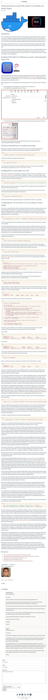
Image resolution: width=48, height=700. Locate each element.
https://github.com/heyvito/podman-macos (13, 559)
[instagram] (31, 695)
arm (6, 580)
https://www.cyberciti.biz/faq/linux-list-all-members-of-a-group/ (17, 555)
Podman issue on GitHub (32, 458)
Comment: (4, 670)
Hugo (23, 697)
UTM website (33, 77)
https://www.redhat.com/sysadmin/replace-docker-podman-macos (18, 561)
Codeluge (24, 1)
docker (3, 580)
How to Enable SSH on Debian (24, 167)
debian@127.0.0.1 (13, 450)
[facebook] (22, 695)
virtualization (10, 580)
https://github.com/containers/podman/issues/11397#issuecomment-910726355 (21, 556)
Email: (3, 665)
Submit (4, 690)
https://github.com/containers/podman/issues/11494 (15, 558)
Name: (3, 660)
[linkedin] (25, 695)
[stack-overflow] (17, 695)
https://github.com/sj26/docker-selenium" (37, 390)
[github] (28, 695)
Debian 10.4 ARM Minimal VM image (27, 78)
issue (21, 639)
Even (30, 697)
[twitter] (20, 695)
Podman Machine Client (39, 461)
